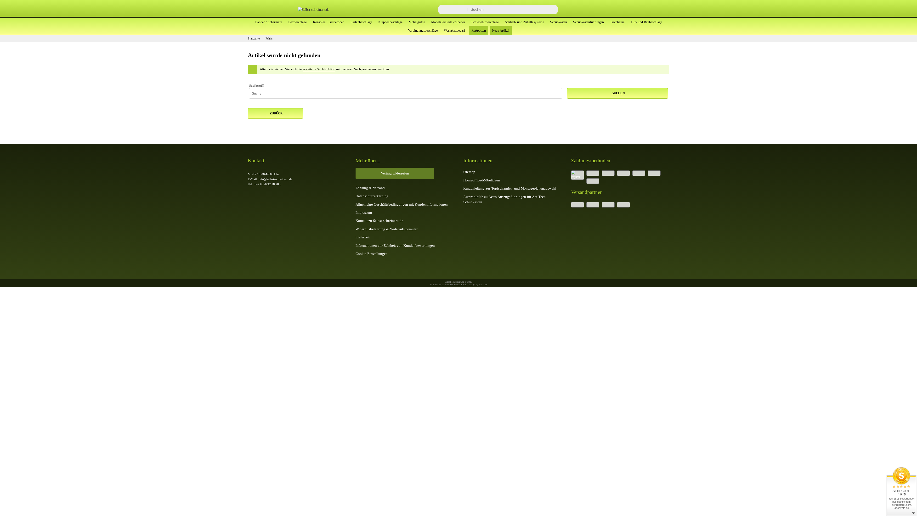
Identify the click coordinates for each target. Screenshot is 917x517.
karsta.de (483, 284)
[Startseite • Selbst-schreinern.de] (307, 9)
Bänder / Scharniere (268, 22)
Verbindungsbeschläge (423, 30)
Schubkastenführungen (588, 22)
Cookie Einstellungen (372, 254)
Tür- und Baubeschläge (646, 22)
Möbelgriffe (417, 22)
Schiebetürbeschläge (485, 22)
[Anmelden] (633, 9)
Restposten (478, 30)
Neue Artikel (500, 30)
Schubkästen (558, 22)
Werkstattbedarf (454, 30)
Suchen (617, 93)
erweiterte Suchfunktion (319, 69)
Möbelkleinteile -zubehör (448, 22)
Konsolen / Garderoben (328, 22)
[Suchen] (553, 9)
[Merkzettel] (647, 9)
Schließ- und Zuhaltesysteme (524, 22)
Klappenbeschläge (390, 22)
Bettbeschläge (297, 22)
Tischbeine (617, 22)
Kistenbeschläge (361, 22)
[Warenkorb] (662, 9)
